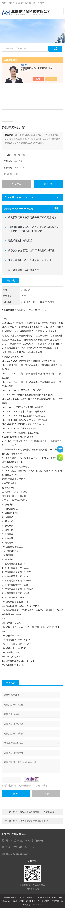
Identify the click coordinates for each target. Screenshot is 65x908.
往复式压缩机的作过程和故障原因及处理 (29, 260)
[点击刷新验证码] (31, 779)
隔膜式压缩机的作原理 (20, 240)
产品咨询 (16, 184)
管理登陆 (45, 901)
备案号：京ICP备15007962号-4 (26, 901)
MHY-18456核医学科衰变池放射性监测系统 (33, 812)
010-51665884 (60, 449)
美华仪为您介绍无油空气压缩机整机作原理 (31, 250)
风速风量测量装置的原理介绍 (23, 270)
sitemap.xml (37, 905)
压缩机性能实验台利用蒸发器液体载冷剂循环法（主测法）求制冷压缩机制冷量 (33, 229)
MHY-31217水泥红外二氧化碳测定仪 (30, 821)
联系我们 (48, 184)
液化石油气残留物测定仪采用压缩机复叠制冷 (32, 217)
